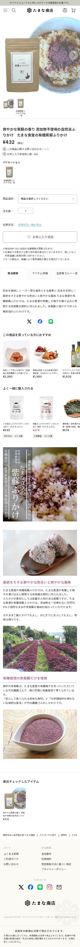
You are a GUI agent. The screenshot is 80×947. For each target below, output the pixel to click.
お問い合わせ (11, 864)
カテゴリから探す (47, 835)
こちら (45, 149)
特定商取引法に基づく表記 (56, 864)
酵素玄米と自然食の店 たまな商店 (19, 835)
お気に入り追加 (43, 237)
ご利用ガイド (11, 858)
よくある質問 (11, 853)
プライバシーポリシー (53, 869)
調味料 (64, 835)
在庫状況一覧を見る (29, 224)
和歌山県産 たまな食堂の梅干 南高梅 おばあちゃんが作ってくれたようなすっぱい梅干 (46, 373)
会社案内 (46, 853)
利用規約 (46, 858)
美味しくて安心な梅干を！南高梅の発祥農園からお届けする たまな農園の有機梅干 (16, 373)
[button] (73, 55)
